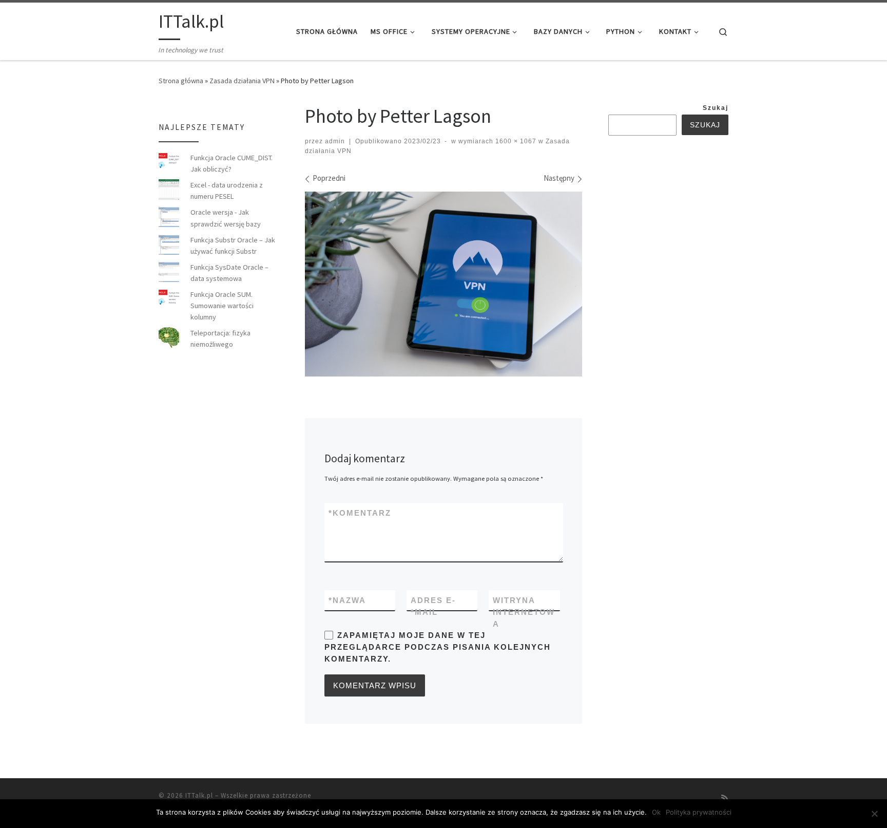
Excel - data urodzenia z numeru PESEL (226, 190)
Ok (656, 812)
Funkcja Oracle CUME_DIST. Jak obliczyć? (231, 163)
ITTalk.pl (199, 795)
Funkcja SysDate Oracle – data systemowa (229, 272)
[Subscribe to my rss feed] (724, 798)
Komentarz (360, 513)
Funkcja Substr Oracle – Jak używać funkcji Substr (232, 245)
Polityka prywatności (698, 812)
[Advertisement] (685, 308)
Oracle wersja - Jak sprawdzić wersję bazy (225, 218)
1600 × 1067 (514, 141)
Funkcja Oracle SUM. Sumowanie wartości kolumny (222, 306)
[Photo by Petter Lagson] (443, 284)
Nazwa (347, 600)
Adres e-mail (433, 606)
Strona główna (181, 80)
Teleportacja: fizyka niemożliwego (220, 338)
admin (335, 141)
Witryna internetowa (524, 612)
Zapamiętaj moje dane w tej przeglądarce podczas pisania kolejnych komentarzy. (437, 647)
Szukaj (715, 107)
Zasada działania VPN (242, 80)
